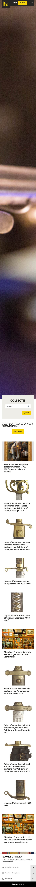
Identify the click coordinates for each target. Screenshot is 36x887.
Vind (27, 413)
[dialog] (18, 870)
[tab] (33, 867)
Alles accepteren (18, 884)
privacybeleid (9, 861)
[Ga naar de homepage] (6, 4)
